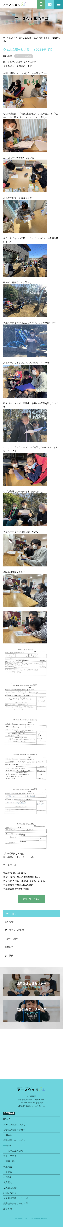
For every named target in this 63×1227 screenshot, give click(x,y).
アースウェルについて (14, 1124)
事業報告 (9, 947)
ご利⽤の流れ (9, 1161)
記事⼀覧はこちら (31, 899)
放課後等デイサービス (14, 1140)
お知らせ (9, 921)
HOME (6, 1119)
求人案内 (9, 955)
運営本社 (7, 1209)
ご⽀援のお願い (11, 1188)
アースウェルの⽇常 (23, 56)
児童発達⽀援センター (14, 1198)
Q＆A (9, 1135)
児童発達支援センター (14, 1130)
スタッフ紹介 (11, 938)
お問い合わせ (9, 1193)
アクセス (7, 1172)
